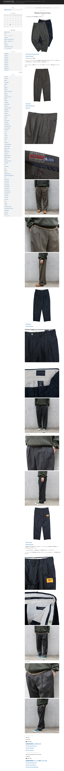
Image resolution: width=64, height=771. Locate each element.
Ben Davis (6, 95)
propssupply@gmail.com (32, 745)
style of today (6, 182)
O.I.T (5, 164)
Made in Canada (7, 146)
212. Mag (6, 76)
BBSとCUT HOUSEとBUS (9, 39)
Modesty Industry (7, 157)
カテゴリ (13, 74)
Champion (6, 102)
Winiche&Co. (6, 210)
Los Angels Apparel (7, 144)
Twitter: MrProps (8, 9)
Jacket (5, 133)
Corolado (6, 37)
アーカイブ (13, 51)
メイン (43, 7)
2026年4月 (6, 60)
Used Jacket (6, 193)
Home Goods (6, 124)
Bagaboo (6, 87)
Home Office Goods (7, 126)
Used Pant (6, 195)
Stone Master (6, 181)
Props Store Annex (7, 173)
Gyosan (5, 43)
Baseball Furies (7, 32)
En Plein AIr (6, 111)
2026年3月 (6, 62)
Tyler (5, 33)
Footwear (6, 113)
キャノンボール (7, 215)
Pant (5, 168)
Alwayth (5, 84)
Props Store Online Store (30, 748)
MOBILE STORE (7, 155)
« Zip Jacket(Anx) (38, 7)
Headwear (6, 44)
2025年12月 (6, 68)
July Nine (6, 137)
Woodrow (6, 212)
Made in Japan (7, 148)
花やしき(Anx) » (47, 7)
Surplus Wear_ (7, 184)
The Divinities (6, 188)
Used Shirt (6, 197)
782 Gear (6, 78)
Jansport (5, 135)
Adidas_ (5, 80)
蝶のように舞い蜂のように (9, 41)
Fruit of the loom (7, 115)
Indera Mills (6, 129)
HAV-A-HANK (6, 120)
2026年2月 (6, 64)
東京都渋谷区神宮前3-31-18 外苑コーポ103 (33, 743)
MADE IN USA (6, 151)
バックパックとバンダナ (8, 35)
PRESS (5, 170)
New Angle (6, 162)
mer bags (6, 153)
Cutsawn (6, 106)
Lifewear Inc (6, 142)
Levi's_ (5, 140)
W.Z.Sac (5, 204)
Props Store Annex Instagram (31, 764)
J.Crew (5, 131)
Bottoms (5, 98)
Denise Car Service (7, 107)
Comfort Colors (7, 104)
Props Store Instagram (30, 750)
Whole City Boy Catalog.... (8, 46)
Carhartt (5, 100)
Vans (5, 201)
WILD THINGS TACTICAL (8, 208)
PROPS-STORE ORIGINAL (9, 175)
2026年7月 (6, 55)
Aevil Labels (6, 82)
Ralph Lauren (6, 179)
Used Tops (6, 199)
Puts (5, 177)
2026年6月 (6, 57)
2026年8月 (6, 53)
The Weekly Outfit (7, 192)
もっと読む (20, 72)
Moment (5, 159)
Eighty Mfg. (6, 109)
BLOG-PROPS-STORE (9, 1)
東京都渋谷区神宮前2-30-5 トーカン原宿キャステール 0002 (36, 760)
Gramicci (6, 117)
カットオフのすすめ (7, 48)
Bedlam (5, 93)
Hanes (5, 118)
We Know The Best (7, 206)
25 (10, 24)
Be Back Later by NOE (8, 91)
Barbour (5, 89)
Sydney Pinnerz (7, 186)
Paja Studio (6, 166)
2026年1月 (6, 66)
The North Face (7, 190)
